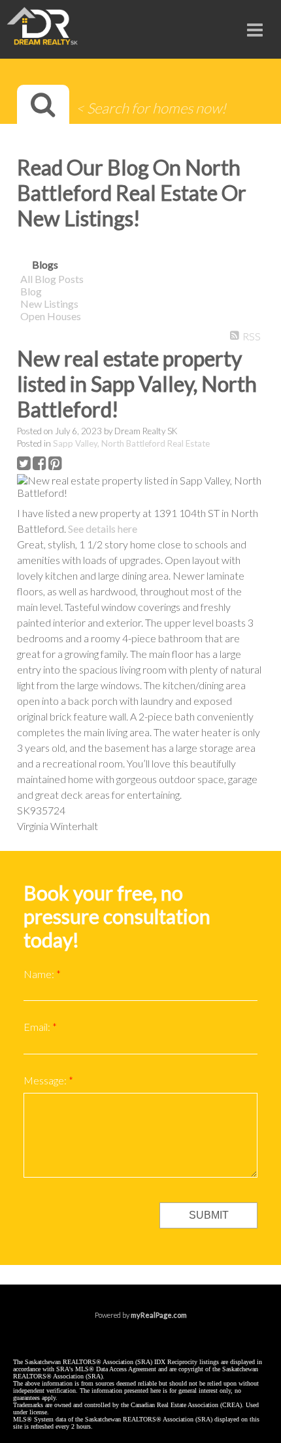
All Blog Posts (52, 279)
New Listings (49, 303)
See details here (102, 528)
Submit (209, 1215)
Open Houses (50, 316)
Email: (38, 1026)
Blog (31, 291)
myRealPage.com (159, 1315)
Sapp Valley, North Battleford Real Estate (131, 443)
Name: (40, 974)
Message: (46, 1080)
